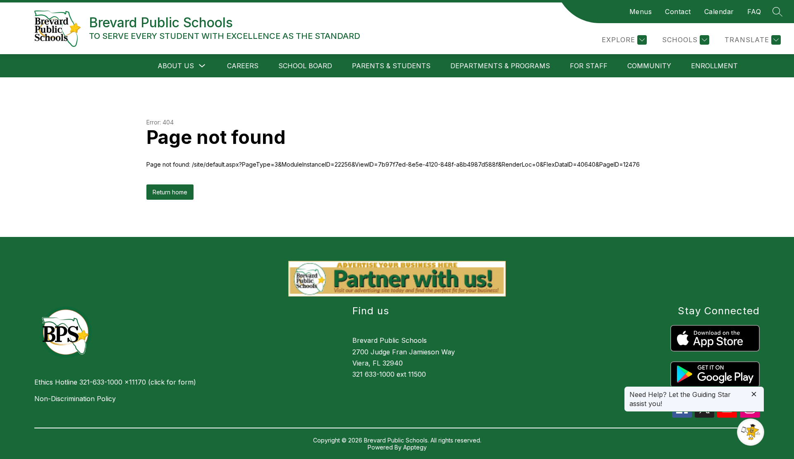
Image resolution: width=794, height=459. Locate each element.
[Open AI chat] (750, 432)
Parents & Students (391, 66)
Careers (242, 66)
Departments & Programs (500, 66)
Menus (640, 11)
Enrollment (714, 66)
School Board (305, 66)
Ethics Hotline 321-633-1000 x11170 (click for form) (115, 382)
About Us (176, 66)
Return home (170, 192)
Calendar (719, 11)
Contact (678, 11)
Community (649, 66)
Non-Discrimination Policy (75, 398)
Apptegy (415, 447)
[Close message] (754, 394)
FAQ (754, 11)
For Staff (588, 66)
